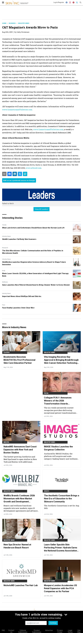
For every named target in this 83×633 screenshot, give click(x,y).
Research (5, 248)
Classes (7, 352)
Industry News (23, 23)
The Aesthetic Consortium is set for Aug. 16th (61, 506)
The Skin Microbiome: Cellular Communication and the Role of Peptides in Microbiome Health (32, 252)
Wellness (5, 282)
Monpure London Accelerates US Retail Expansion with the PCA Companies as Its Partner (60, 588)
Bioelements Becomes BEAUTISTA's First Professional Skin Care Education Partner (19, 360)
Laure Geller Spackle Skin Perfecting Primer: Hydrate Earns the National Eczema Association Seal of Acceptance (60, 547)
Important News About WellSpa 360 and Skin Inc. (22, 296)
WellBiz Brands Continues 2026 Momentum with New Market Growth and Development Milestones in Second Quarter (19, 498)
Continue (53, 623)
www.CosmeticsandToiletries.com (17, 109)
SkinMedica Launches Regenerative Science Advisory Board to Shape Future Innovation (34, 263)
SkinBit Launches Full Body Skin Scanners (19, 239)
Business (12, 23)
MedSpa (6, 442)
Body (3, 270)
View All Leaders (41, 209)
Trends (4, 225)
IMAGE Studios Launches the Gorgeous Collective (58, 448)
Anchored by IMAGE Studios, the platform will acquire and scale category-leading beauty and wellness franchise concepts (61, 456)
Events (46, 491)
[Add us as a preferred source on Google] (25, 174)
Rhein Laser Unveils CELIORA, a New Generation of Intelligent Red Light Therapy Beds (35, 274)
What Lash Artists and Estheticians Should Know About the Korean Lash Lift (33, 228)
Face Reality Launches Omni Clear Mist (18, 308)
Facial (46, 393)
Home (4, 23)
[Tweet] (20, 174)
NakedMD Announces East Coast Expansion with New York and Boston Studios (20, 449)
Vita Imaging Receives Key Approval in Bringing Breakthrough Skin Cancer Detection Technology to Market (61, 360)
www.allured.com (34, 168)
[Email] (4, 174)
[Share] (9, 174)
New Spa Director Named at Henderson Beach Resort (17, 546)
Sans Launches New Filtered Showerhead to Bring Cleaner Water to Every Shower (36, 285)
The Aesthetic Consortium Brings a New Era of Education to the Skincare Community (61, 498)
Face (3, 305)
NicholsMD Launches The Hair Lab (21, 585)
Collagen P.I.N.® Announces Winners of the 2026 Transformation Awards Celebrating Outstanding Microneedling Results (58, 400)
